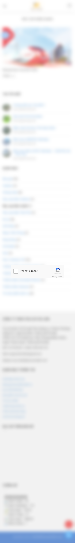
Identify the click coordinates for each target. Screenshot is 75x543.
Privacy (54, 277)
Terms (60, 277)
